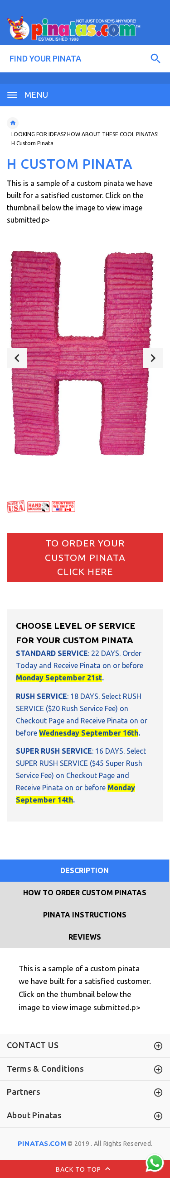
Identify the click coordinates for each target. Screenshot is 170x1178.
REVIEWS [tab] (84, 937)
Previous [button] (17, 358)
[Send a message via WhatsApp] (154, 1162)
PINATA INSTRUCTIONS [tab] (84, 915)
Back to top (79, 1169)
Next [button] (153, 358)
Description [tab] (84, 870)
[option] (85, 358)
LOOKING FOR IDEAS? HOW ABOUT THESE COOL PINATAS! (85, 134)
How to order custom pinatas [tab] (84, 892)
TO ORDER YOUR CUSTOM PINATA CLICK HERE (85, 557)
